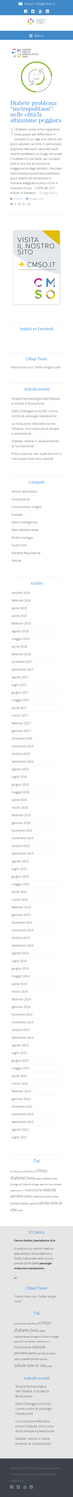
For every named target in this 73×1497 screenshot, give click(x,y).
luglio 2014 (19, 961)
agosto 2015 (20, 861)
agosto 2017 (20, 677)
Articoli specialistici (25, 491)
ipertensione (15, 1190)
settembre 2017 (23, 669)
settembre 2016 (23, 762)
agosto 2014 (20, 953)
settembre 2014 (23, 945)
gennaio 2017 (21, 731)
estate (57, 1184)
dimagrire (15, 1184)
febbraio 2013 (21, 1091)
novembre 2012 (23, 1114)
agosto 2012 (20, 1129)
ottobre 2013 (21, 1030)
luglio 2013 (19, 1053)
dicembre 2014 (22, 923)
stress (20, 1210)
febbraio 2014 (21, 999)
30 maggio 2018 (36, 198)
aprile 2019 (19, 616)
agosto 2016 (20, 769)
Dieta (30, 1178)
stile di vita (36, 1365)
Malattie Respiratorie (26, 553)
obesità (49, 1190)
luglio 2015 (19, 869)
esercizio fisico (47, 1184)
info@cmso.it (45, 3)
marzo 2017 (20, 715)
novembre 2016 (23, 746)
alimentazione (16, 1171)
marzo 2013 (20, 1083)
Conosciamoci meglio (27, 507)
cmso (41, 1170)
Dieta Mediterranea (25, 530)
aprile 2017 (19, 708)
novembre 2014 (23, 930)
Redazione (18, 198)
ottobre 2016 (21, 754)
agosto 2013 (20, 1045)
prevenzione (19, 1203)
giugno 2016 (20, 784)
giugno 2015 (20, 876)
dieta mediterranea (46, 1178)
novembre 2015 (23, 838)
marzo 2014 (20, 991)
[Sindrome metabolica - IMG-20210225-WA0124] (36, 71)
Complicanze (21, 499)
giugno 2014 (20, 968)
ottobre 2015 (21, 846)
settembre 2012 (23, 1122)
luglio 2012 (19, 1137)
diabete (17, 1178)
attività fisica (29, 1171)
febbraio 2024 (21, 600)
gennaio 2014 (21, 1007)
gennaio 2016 (21, 823)
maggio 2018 (21, 639)
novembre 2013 (23, 1022)
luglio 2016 (19, 777)
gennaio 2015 (21, 915)
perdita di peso (42, 1196)
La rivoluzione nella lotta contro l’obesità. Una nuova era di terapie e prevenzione (35, 429)
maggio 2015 (21, 884)
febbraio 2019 (21, 623)
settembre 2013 (23, 1038)
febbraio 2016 (21, 815)
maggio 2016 (21, 792)
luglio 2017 (19, 685)
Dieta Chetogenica (24, 522)
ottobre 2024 (21, 593)
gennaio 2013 (21, 1099)
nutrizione (33, 1190)
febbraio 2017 (21, 723)
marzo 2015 (20, 900)
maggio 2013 (21, 1068)
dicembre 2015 (22, 830)
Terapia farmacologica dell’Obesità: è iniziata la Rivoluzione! (32, 1391)
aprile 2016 (19, 800)
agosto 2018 (20, 631)
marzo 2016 (20, 807)
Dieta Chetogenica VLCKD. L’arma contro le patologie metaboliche (33, 1409)
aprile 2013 (19, 1076)
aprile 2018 (19, 646)
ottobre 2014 (21, 938)
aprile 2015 (19, 892)
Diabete (17, 515)
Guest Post (19, 545)
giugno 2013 (20, 1061)
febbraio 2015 (21, 907)
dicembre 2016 (22, 738)
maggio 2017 (21, 700)
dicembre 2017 (22, 662)
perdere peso (21, 1196)
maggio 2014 (21, 976)
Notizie (16, 561)
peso (56, 1196)
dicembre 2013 (22, 1014)
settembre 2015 (23, 853)
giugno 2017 (20, 692)
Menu (39, 35)
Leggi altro (48, 193)
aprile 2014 (19, 984)
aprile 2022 (19, 608)
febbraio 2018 (21, 654)
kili (22, 1190)
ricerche (32, 1203)
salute (43, 1203)
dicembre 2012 (22, 1106)
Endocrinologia (22, 538)
